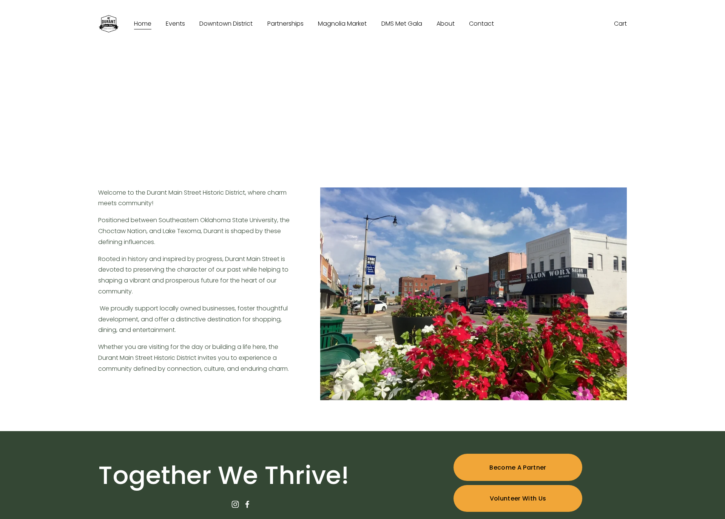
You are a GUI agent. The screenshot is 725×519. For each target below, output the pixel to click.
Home (142, 23)
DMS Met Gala (401, 23)
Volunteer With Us (518, 498)
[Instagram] (235, 504)
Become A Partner (517, 467)
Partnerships (285, 23)
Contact (481, 23)
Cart (620, 23)
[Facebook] (247, 504)
